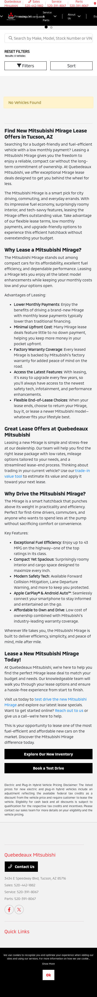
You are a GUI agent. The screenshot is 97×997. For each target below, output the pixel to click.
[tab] (46, 27)
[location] (95, 3)
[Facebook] (9, 909)
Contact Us (24, 866)
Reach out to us (69, 710)
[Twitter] (19, 909)
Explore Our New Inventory (48, 754)
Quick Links (16, 931)
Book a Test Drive (48, 768)
